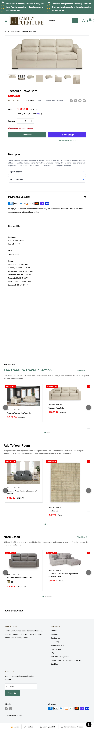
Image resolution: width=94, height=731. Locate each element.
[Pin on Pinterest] (75, 100)
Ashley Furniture (15, 101)
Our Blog (54, 664)
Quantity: (12, 121)
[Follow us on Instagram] (10, 708)
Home (7, 31)
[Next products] (88, 407)
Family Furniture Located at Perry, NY (66, 660)
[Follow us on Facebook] (6, 708)
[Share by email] (84, 100)
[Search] (75, 20)
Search (54, 631)
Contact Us (55, 638)
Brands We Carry (57, 645)
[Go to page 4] (49, 596)
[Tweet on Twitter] (80, 100)
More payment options (67, 140)
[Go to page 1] (45, 432)
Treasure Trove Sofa (56, 408)
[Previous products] (5, 407)
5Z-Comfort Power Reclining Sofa (19, 578)
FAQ (52, 653)
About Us (54, 634)
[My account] (83, 20)
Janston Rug (53, 511)
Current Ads (56, 649)
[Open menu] (6, 21)
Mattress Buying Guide (60, 656)
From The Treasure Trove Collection (50, 101)
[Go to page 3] (49, 432)
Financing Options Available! (21, 128)
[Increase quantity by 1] (31, 121)
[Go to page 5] (50, 596)
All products (15, 31)
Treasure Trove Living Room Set (19, 413)
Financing (55, 642)
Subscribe (12, 693)
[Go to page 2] (47, 432)
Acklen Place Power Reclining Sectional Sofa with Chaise (63, 575)
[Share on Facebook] (71, 100)
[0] (88, 20)
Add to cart (27, 135)
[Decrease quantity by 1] (19, 121)
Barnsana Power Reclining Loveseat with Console (22, 492)
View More (81, 371)
